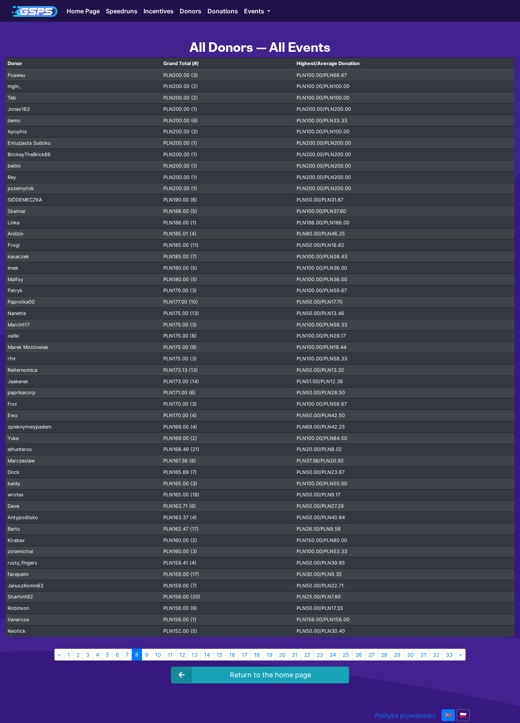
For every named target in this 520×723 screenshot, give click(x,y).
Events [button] (255, 10)
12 (182, 654)
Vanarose (18, 619)
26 (359, 654)
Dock (13, 472)
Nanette (17, 313)
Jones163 (19, 109)
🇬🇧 (448, 715)
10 (158, 654)
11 (170, 654)
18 (257, 654)
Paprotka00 (21, 302)
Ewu (12, 415)
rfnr (12, 359)
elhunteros (20, 449)
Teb (12, 98)
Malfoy (15, 279)
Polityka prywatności (405, 715)
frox (12, 404)
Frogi (14, 245)
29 (397, 654)
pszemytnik (21, 188)
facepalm (18, 574)
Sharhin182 (20, 597)
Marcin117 (19, 325)
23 (320, 654)
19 (269, 654)
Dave (13, 506)
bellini (14, 166)
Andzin (15, 234)
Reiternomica (22, 370)
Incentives (159, 10)
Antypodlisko (23, 517)
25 (346, 654)
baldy (14, 483)
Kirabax (16, 540)
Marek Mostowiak (28, 347)
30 (410, 654)
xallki (13, 336)
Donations (222, 10)
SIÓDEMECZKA (25, 200)
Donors (190, 10)
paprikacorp (21, 392)
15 (220, 654)
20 (282, 654)
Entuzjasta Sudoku (29, 143)
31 (423, 654)
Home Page (83, 10)
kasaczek (18, 256)
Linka (13, 223)
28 (384, 654)
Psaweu (16, 75)
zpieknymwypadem (29, 427)
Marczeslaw (21, 461)
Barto (14, 529)
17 (244, 654)
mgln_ (14, 86)
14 (207, 654)
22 (307, 654)
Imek (13, 268)
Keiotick (17, 631)
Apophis (17, 131)
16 (232, 654)
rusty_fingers (22, 563)
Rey (12, 177)
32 (436, 654)
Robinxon (18, 608)
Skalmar (17, 211)
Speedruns (121, 10)
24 (333, 654)
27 (371, 654)
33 (449, 654)
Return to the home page (270, 675)
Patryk (15, 290)
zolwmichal (20, 551)
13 (194, 654)
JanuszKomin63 (25, 586)
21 (295, 654)
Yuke (13, 438)
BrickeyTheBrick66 (29, 154)
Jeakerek (18, 381)
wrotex (16, 494)
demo (14, 120)
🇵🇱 (463, 715)
